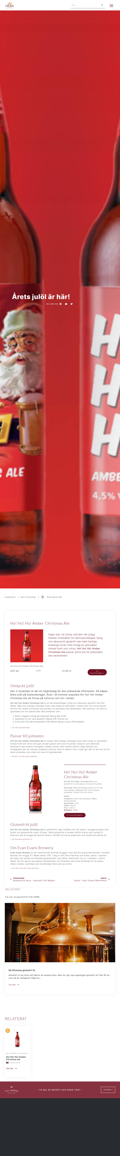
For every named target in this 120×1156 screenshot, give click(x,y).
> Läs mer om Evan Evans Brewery (24, 868)
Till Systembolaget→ (74, 815)
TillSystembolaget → (97, 672)
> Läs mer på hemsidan (20, 727)
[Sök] (102, 5)
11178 (70, 810)
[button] (61, 304)
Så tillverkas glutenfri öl (22, 970)
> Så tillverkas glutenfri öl (21, 839)
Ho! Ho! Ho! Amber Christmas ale (16, 1058)
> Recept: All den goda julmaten (23, 756)
